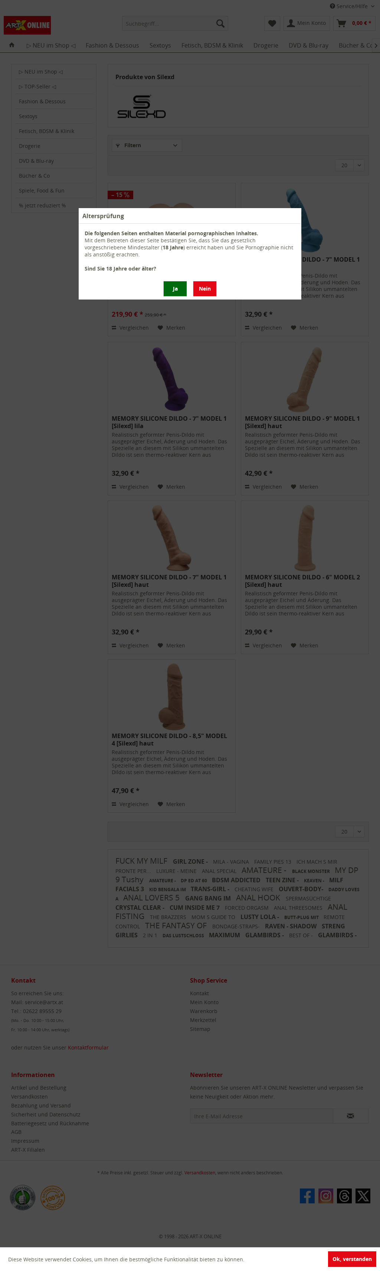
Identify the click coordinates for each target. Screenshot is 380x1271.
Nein (205, 288)
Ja (175, 288)
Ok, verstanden (352, 1258)
